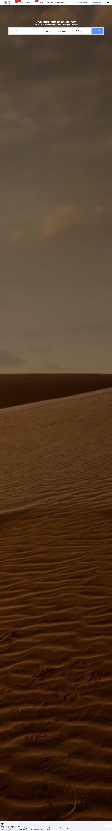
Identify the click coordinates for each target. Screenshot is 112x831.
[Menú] (69, 3)
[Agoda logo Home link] (7, 2)
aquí (49, 829)
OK (107, 826)
